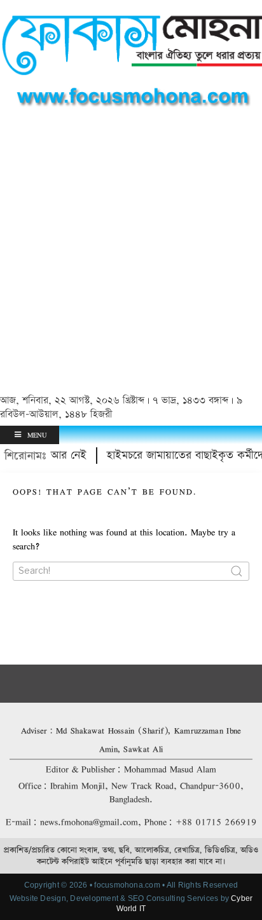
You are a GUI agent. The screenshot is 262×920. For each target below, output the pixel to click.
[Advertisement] (131, 253)
